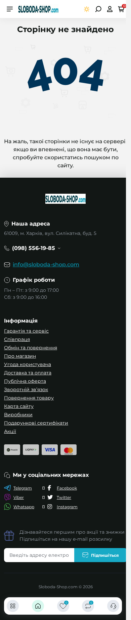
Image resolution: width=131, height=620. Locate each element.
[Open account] (110, 9)
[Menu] (10, 9)
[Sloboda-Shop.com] (38, 8)
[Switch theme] (87, 9)
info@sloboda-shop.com (46, 264)
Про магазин (20, 356)
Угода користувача (27, 364)
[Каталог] (13, 606)
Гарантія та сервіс (26, 331)
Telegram (22, 488)
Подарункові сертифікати (36, 423)
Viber (18, 497)
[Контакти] (113, 606)
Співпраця (17, 339)
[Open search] (98, 9)
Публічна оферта (25, 381)
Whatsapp (23, 506)
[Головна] (38, 606)
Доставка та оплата (27, 373)
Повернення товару (29, 398)
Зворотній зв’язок (26, 389)
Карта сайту (19, 406)
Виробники (18, 415)
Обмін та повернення (30, 348)
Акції (10, 431)
